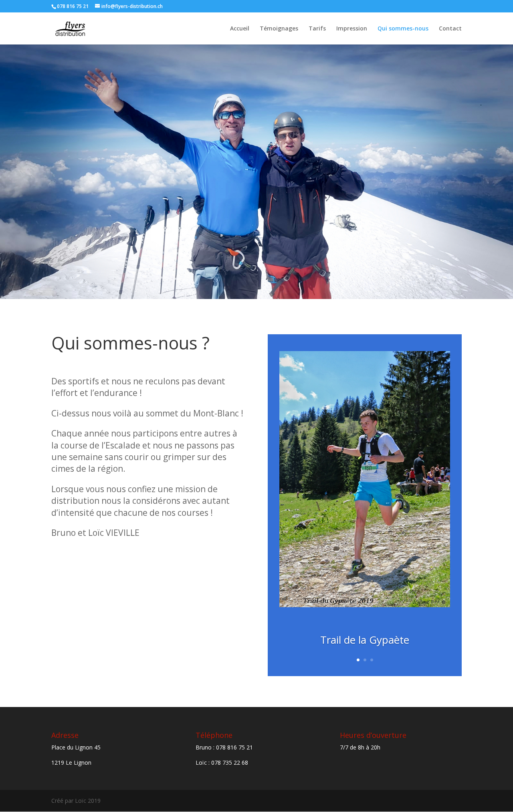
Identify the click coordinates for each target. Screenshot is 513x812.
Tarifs (317, 29)
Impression (351, 29)
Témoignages (279, 29)
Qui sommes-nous (403, 29)
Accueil (239, 29)
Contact (450, 29)
